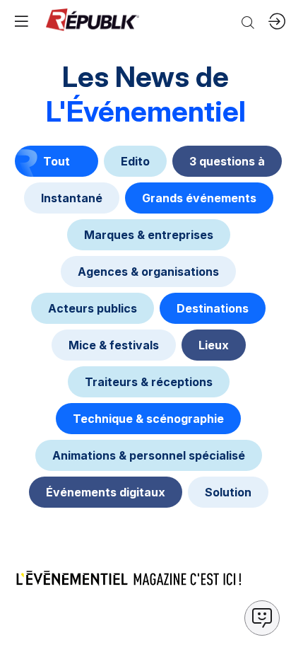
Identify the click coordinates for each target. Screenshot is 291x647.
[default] (135, 161)
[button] (21, 21)
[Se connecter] (277, 21)
